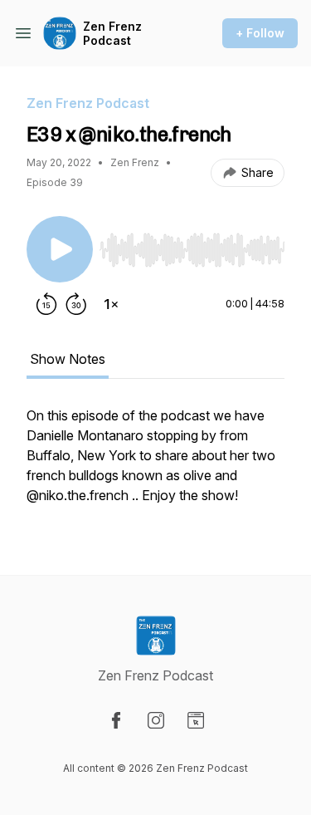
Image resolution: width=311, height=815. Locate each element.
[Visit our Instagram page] (156, 720)
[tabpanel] (155, 463)
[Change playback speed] (111, 304)
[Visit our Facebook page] (116, 720)
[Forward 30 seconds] (76, 304)
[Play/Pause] (60, 249)
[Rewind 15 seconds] (46, 304)
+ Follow (260, 33)
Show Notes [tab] (67, 359)
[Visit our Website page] (195, 720)
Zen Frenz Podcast (112, 33)
